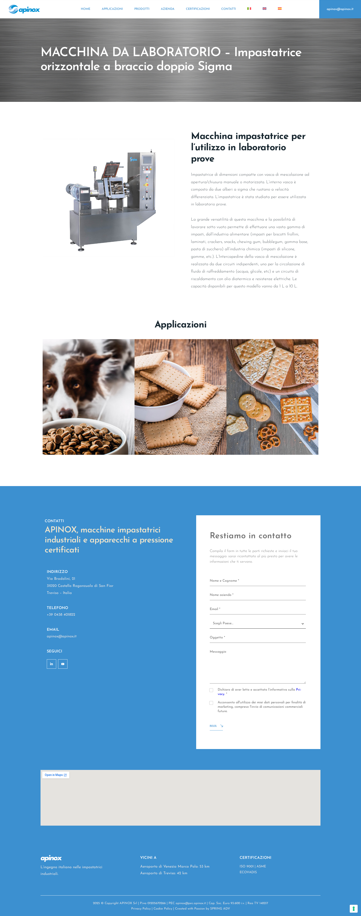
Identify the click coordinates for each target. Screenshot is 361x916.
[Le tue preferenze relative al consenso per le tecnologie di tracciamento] (354, 909)
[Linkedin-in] (51, 664)
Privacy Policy (141, 908)
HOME (85, 9)
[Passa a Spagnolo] (280, 9)
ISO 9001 (247, 866)
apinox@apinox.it (340, 9)
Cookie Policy (163, 908)
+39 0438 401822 (61, 615)
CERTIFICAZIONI (198, 9)
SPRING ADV (220, 908)
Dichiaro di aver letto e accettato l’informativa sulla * (259, 692)
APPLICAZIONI (112, 9)
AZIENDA (167, 9)
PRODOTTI (141, 9)
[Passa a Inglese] (264, 9)
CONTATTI (228, 9)
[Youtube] (62, 664)
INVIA (213, 726)
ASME (261, 866)
